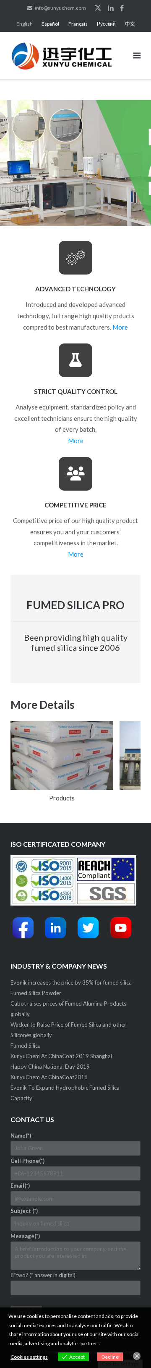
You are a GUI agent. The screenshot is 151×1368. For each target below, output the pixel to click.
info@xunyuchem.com (60, 8)
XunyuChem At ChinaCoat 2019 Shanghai (61, 1056)
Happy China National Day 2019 (50, 1066)
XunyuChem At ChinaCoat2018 (49, 1077)
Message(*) (25, 1236)
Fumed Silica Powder (35, 993)
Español (50, 24)
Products (62, 798)
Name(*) (20, 1135)
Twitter (98, 8)
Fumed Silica (25, 1045)
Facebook (122, 8)
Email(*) (20, 1185)
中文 (130, 24)
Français (78, 24)
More (120, 327)
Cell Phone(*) (27, 1160)
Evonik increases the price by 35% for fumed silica (71, 982)
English (24, 24)
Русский (106, 24)
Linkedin (111, 8)
